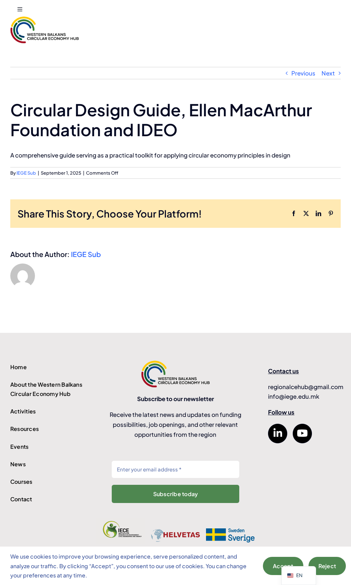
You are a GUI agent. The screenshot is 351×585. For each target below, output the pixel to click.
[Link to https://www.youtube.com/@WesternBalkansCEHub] (302, 433)
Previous (303, 73)
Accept (283, 566)
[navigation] (298, 575)
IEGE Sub (26, 173)
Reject (327, 566)
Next (328, 73)
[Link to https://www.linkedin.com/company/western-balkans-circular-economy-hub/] (277, 433)
